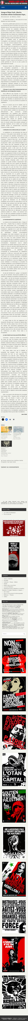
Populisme (4, 621)
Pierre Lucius (19, 619)
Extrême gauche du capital (8, 611)
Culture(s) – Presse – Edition (11, 582)
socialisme (11, 625)
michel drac (20, 618)
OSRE (14, 619)
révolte (14, 462)
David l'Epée (6, 610)
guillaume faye (10, 460)
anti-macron (14, 604)
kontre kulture (7, 614)
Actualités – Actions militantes (18, 1019)
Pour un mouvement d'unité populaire (13, 593)
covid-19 (21, 609)
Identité (21, 460)
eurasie (18, 610)
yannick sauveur (13, 628)
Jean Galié (9, 462)
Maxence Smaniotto (10, 618)
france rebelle (17, 611)
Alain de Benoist (6, 604)
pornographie (10, 621)
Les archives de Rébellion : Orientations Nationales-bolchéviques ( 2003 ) (6, 450)
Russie (15, 621)
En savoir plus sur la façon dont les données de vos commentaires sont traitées (14, 503)
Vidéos (5, 596)
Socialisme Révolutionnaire (13, 626)
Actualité (6, 580)
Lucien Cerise (20, 614)
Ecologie (13, 610)
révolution (17, 623)
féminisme (5, 613)
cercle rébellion (10, 607)
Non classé (6, 591)
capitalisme (4, 607)
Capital (18, 606)
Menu (3, 7)
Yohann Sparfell (20, 628)
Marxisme (17, 616)
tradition (6, 628)
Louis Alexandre (13, 614)
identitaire (16, 460)
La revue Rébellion (8, 587)
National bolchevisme (7, 619)
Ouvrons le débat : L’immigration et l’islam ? (17, 435)
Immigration (4, 462)
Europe (4, 460)
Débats (5, 583)
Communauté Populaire (14, 609)
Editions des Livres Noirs (10, 585)
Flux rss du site (7, 514)
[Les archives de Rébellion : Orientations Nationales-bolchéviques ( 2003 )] (6, 444)
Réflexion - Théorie (16, 16)
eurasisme (22, 610)
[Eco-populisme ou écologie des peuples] (6, 429)
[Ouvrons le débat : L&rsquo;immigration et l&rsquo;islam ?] (18, 429)
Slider (5, 625)
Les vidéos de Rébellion (10, 512)
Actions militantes (8, 578)
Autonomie (20, 604)
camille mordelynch (8, 606)
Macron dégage (12, 616)
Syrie (18, 627)
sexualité (22, 623)
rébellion (6, 622)
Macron (5, 616)
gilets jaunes (13, 613)
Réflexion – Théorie (8, 595)
